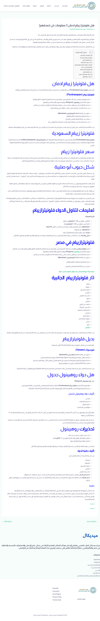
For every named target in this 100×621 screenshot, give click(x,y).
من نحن (56, 6)
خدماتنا (49, 6)
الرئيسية (64, 6)
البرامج (42, 6)
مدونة (35, 6)
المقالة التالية (7, 521)
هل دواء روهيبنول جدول (85, 74)
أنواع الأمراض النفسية (94, 565)
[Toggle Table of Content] (90, 52)
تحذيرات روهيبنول (87, 76)
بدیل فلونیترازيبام (87, 72)
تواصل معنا (26, 6)
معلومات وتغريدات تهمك (12, 6)
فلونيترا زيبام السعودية (86, 57)
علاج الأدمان (96, 573)
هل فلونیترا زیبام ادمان (86, 55)
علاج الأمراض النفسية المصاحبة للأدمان (88, 576)
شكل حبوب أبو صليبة (86, 62)
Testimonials (56, 600)
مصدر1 (92, 504)
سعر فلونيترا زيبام (87, 60)
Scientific (55, 588)
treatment (90, 29)
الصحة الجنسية (95, 567)
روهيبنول (77, 251)
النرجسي (97, 570)
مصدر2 (92, 508)
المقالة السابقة (92, 521)
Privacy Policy (57, 597)
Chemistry (55, 591)
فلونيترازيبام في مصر (86, 67)
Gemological (56, 594)
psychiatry (97, 559)
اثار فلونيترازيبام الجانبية (86, 69)
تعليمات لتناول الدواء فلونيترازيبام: (83, 65)
